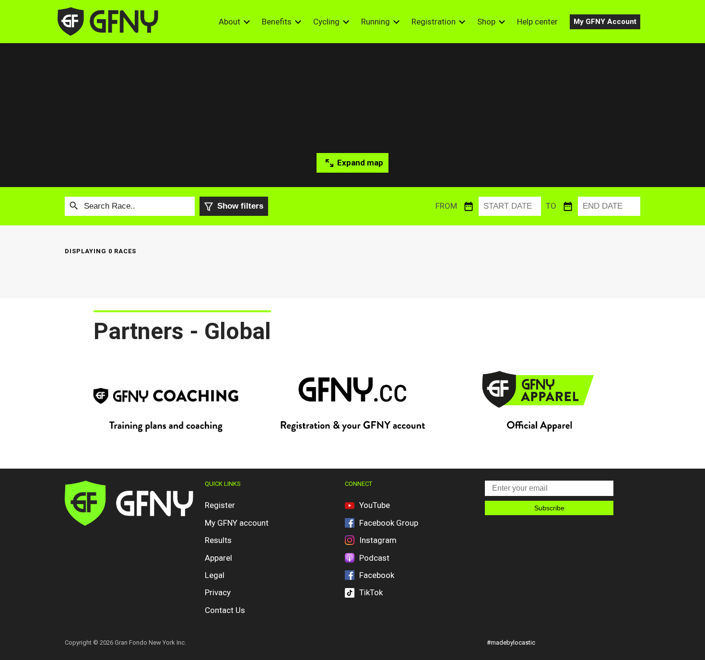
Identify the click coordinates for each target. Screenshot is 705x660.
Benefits (277, 21)
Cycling (326, 21)
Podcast (374, 558)
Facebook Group (388, 523)
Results (218, 540)
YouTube (374, 505)
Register (220, 505)
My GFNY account (237, 523)
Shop (486, 21)
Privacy (218, 592)
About (229, 21)
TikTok (371, 592)
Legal (214, 575)
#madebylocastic (511, 642)
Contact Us (225, 610)
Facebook (376, 575)
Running (375, 21)
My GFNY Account (605, 21)
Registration (433, 21)
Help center (537, 21)
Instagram (378, 540)
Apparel (218, 558)
